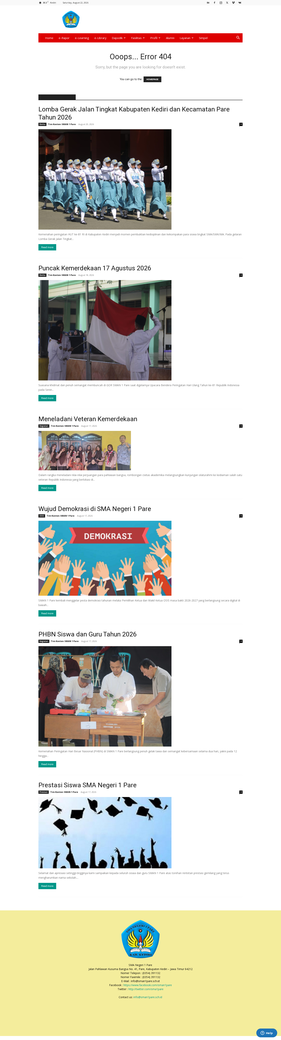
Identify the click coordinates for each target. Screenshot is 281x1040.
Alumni (170, 38)
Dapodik (117, 38)
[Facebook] (214, 2)
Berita (42, 124)
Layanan (185, 38)
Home (49, 38)
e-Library (100, 38)
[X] (227, 2)
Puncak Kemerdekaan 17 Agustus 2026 (94, 268)
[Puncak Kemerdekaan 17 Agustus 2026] (140, 330)
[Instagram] (221, 2)
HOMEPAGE (152, 79)
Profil (153, 38)
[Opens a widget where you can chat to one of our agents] (266, 1033)
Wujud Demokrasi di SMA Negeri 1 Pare (94, 509)
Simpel (203, 38)
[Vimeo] (233, 2)
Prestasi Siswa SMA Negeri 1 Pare (87, 785)
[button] (238, 38)
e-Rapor (64, 38)
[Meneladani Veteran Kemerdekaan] (140, 450)
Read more (47, 247)
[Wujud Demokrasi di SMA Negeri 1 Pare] (140, 558)
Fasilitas (136, 38)
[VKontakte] (240, 2)
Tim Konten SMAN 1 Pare (62, 124)
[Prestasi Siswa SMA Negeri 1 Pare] (140, 832)
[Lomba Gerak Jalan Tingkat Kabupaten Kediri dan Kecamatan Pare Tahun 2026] (140, 179)
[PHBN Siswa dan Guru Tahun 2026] (140, 696)
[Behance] (208, 2)
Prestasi (44, 792)
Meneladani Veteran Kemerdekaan (87, 419)
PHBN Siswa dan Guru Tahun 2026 (87, 634)
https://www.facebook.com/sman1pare (147, 985)
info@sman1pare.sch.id (147, 997)
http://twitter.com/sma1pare (145, 989)
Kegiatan (44, 426)
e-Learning (82, 38)
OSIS (42, 515)
